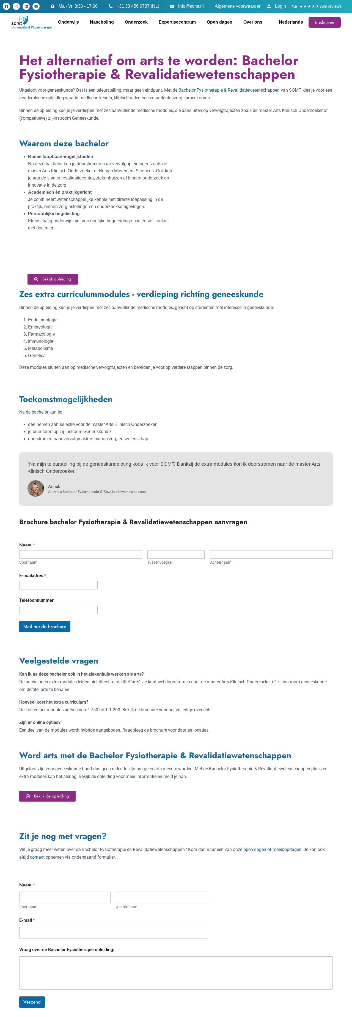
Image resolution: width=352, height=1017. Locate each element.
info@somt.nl (191, 6)
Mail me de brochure (44, 626)
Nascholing (102, 22)
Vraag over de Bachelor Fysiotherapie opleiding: (66, 949)
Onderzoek (136, 22)
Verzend (32, 1002)
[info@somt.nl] (172, 6)
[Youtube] (36, 6)
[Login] (269, 6)
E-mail (27, 920)
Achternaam (220, 562)
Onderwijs (68, 22)
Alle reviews (331, 6)
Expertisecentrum (177, 22)
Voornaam (28, 562)
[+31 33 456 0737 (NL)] (110, 6)
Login (280, 6)
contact (37, 857)
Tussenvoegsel (159, 562)
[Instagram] (16, 6)
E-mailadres (32, 575)
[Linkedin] (26, 6)
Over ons (252, 22)
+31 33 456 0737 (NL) (138, 6)
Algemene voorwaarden (238, 6)
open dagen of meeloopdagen (272, 849)
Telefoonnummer (36, 600)
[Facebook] (6, 6)
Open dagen (219, 22)
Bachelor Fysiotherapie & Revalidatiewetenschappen (229, 90)
